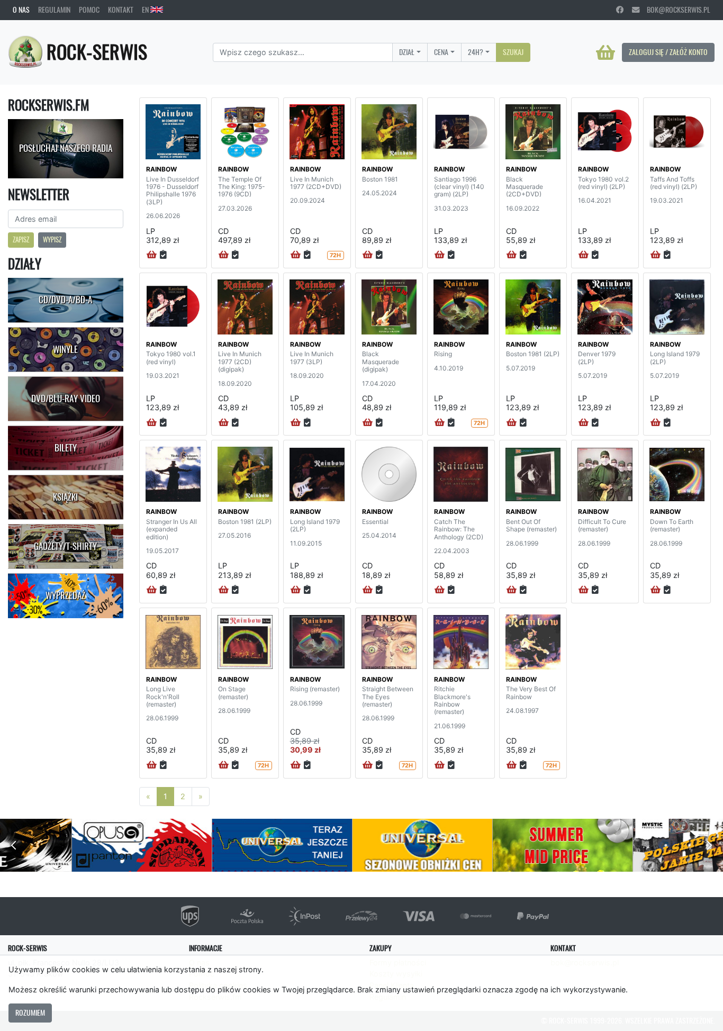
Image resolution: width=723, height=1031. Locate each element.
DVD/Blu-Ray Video (65, 398)
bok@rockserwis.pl (674, 9)
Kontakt (120, 9)
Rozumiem (30, 1012)
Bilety (66, 447)
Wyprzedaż (65, 595)
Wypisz (52, 239)
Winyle (65, 349)
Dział (406, 52)
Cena (441, 52)
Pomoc (89, 9)
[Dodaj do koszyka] (151, 255)
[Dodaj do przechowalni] (163, 255)
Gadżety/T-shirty (65, 546)
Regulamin (54, 9)
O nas (21, 9)
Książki (65, 497)
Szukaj (513, 52)
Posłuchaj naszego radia (65, 148)
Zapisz (21, 239)
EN (146, 9)
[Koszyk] (605, 52)
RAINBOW (161, 169)
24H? (475, 52)
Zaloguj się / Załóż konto (668, 52)
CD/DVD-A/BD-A (65, 299)
